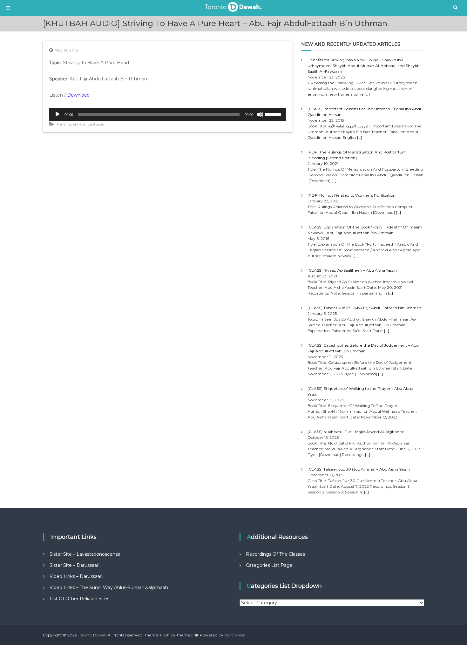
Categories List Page (269, 565)
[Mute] (260, 114)
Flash (165, 635)
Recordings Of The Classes (275, 554)
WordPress (234, 635)
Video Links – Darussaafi (76, 576)
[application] (167, 114)
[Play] (57, 114)
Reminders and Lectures (80, 124)
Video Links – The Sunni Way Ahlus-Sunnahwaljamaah (109, 587)
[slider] (274, 113)
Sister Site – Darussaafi (75, 565)
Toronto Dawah (92, 635)
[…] (367, 94)
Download (78, 95)
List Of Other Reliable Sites (79, 598)
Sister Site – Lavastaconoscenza (85, 554)
